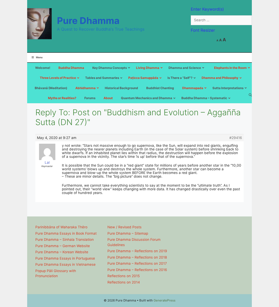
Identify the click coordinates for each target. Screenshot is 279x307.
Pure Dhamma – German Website (62, 246)
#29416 (235, 138)
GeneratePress (164, 300)
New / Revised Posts (124, 227)
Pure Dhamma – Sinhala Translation (64, 240)
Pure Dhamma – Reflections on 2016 (137, 270)
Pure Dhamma (88, 20)
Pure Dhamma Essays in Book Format (66, 233)
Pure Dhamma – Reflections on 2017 (137, 263)
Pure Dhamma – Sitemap (127, 233)
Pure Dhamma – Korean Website (61, 252)
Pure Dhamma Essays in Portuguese (65, 258)
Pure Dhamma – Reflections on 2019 (137, 251)
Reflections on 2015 (123, 276)
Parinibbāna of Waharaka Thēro (61, 227)
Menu (39, 57)
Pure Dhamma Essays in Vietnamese (65, 264)
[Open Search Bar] (250, 95)
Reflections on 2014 (123, 282)
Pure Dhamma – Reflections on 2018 (137, 257)
